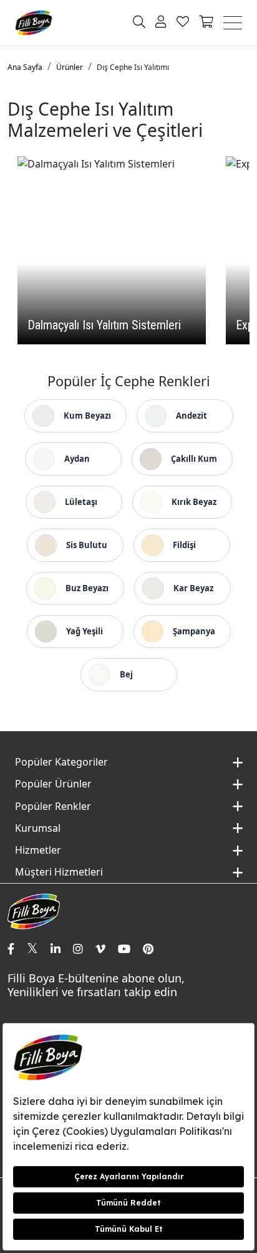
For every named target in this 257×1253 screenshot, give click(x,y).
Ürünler (69, 67)
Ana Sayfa (24, 67)
